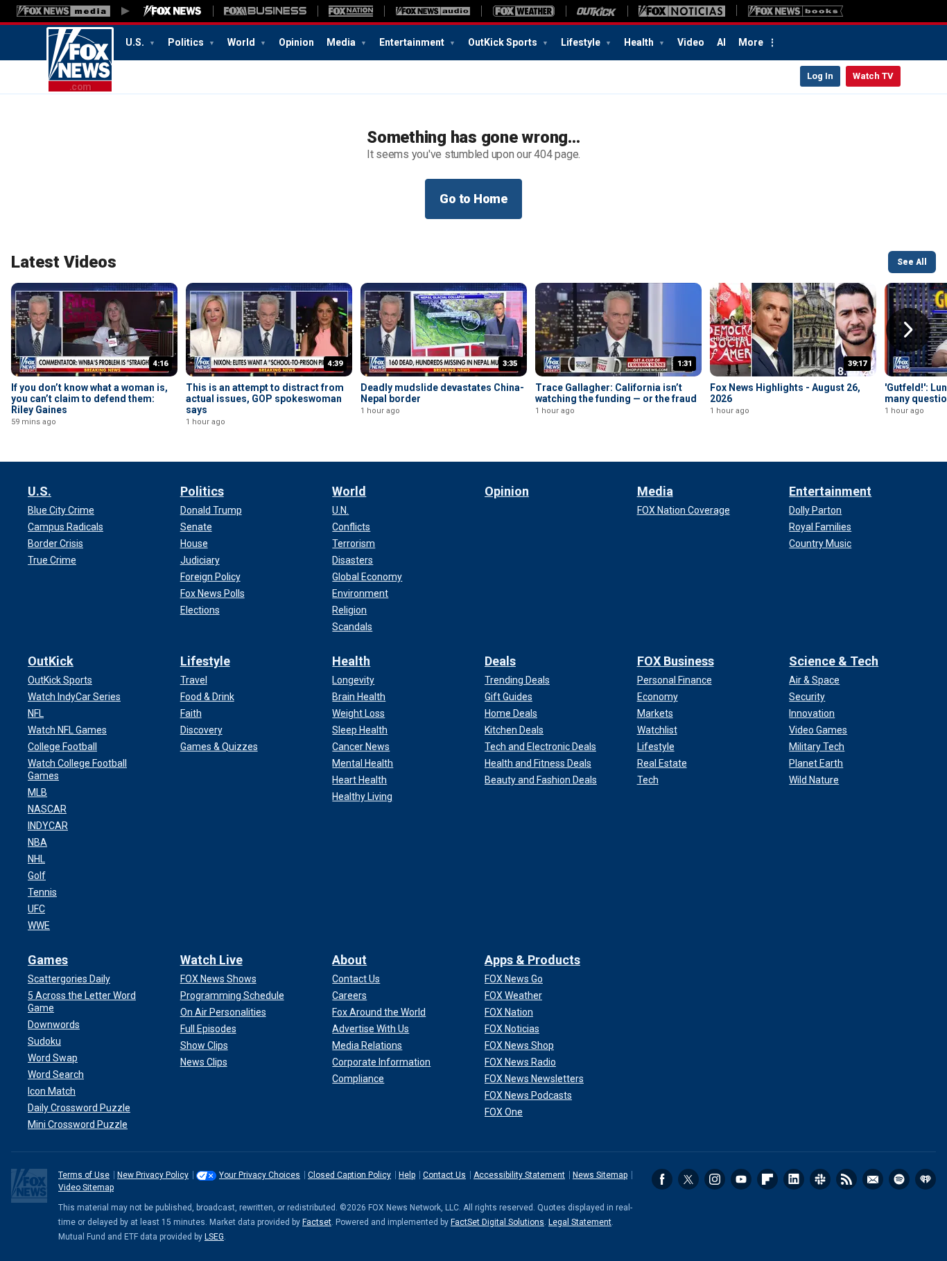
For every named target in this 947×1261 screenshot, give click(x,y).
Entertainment (412, 42)
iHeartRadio (925, 1179)
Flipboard (767, 1179)
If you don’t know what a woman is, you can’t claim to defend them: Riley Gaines (89, 398)
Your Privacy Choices (259, 1175)
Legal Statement (579, 1222)
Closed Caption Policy (349, 1175)
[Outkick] (596, 11)
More (750, 42)
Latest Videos (63, 262)
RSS (846, 1179)
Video (690, 42)
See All (912, 262)
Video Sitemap (86, 1187)
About (349, 960)
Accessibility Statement (519, 1175)
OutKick (50, 661)
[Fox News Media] (173, 11)
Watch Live (211, 960)
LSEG (214, 1237)
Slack (820, 1179)
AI (721, 42)
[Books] (795, 11)
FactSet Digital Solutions (497, 1222)
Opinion (296, 42)
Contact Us (444, 1175)
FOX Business (675, 661)
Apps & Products (532, 960)
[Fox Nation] (351, 11)
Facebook (662, 1179)
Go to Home (473, 198)
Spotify (899, 1179)
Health (640, 42)
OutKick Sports (503, 42)
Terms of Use (84, 1175)
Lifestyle (581, 42)
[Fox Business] (265, 11)
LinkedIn (793, 1179)
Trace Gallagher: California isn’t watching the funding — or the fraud (616, 393)
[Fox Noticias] (681, 11)
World (242, 42)
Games (48, 960)
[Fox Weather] (523, 11)
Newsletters (872, 1179)
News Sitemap (600, 1175)
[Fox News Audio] (432, 11)
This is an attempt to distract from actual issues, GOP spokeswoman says (265, 398)
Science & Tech (833, 661)
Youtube (741, 1179)
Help (407, 1175)
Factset (316, 1222)
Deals (500, 661)
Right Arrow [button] (908, 330)
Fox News (80, 60)
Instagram (714, 1179)
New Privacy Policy (153, 1175)
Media (342, 42)
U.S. (135, 42)
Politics (187, 42)
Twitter (688, 1179)
